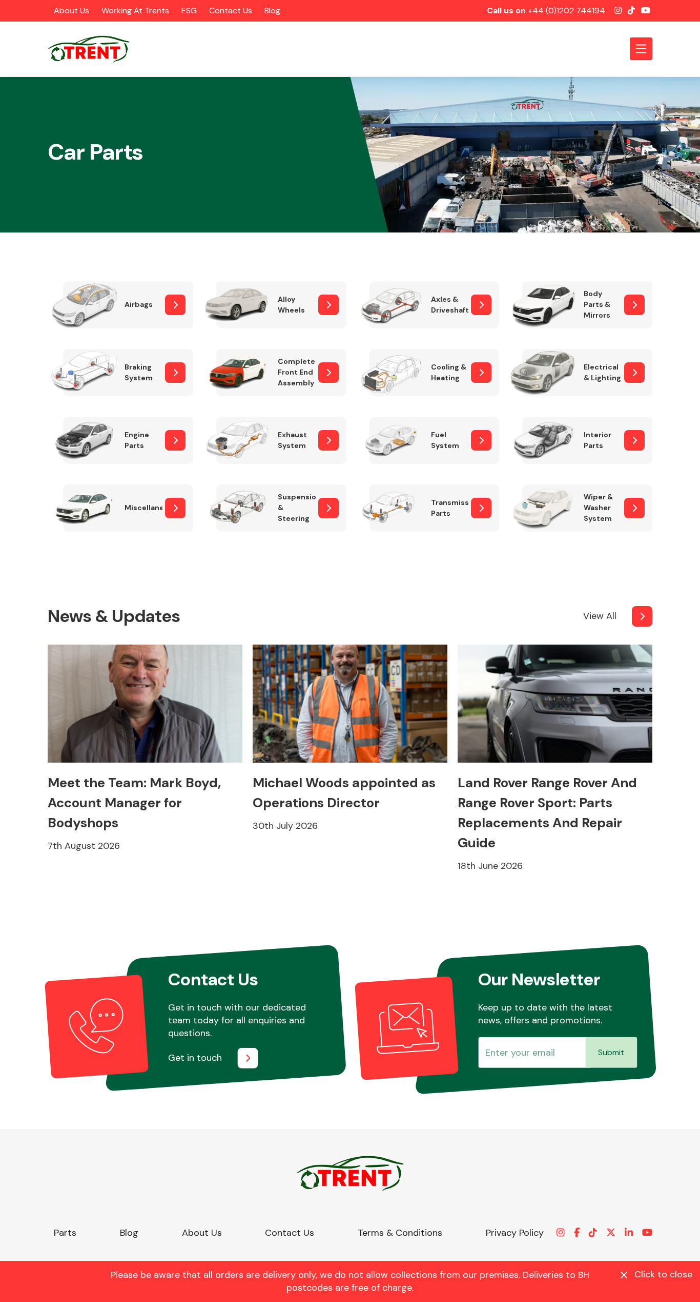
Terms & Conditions (400, 1233)
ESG (189, 10)
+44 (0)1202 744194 (566, 10)
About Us (71, 10)
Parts (65, 1233)
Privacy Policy (515, 1233)
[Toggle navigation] (641, 48)
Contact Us (230, 10)
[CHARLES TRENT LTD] (94, 49)
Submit (611, 1052)
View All (599, 616)
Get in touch (195, 1058)
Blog (272, 10)
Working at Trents (135, 10)
